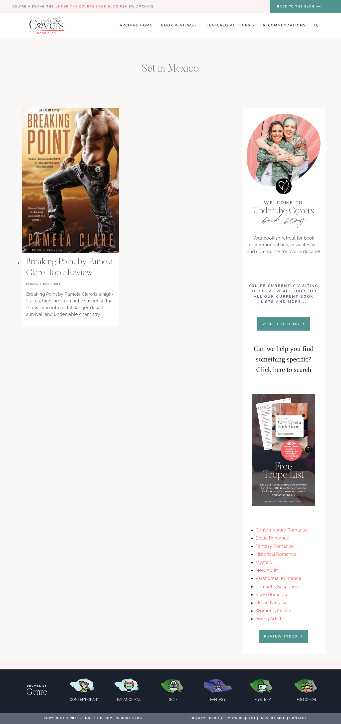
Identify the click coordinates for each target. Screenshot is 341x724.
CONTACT (298, 718)
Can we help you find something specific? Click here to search (284, 359)
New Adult (267, 570)
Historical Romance (276, 554)
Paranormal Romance (278, 578)
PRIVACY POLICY (204, 718)
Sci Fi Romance (272, 594)
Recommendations (284, 25)
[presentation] (70, 180)
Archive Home (136, 25)
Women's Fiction (273, 610)
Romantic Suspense (277, 586)
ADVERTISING (273, 718)
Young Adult (268, 618)
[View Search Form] (316, 25)
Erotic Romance (272, 538)
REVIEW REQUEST (239, 718)
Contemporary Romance (282, 530)
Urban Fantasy (271, 602)
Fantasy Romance (275, 546)
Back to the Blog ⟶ (299, 6)
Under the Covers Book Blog (87, 6)
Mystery (264, 562)
